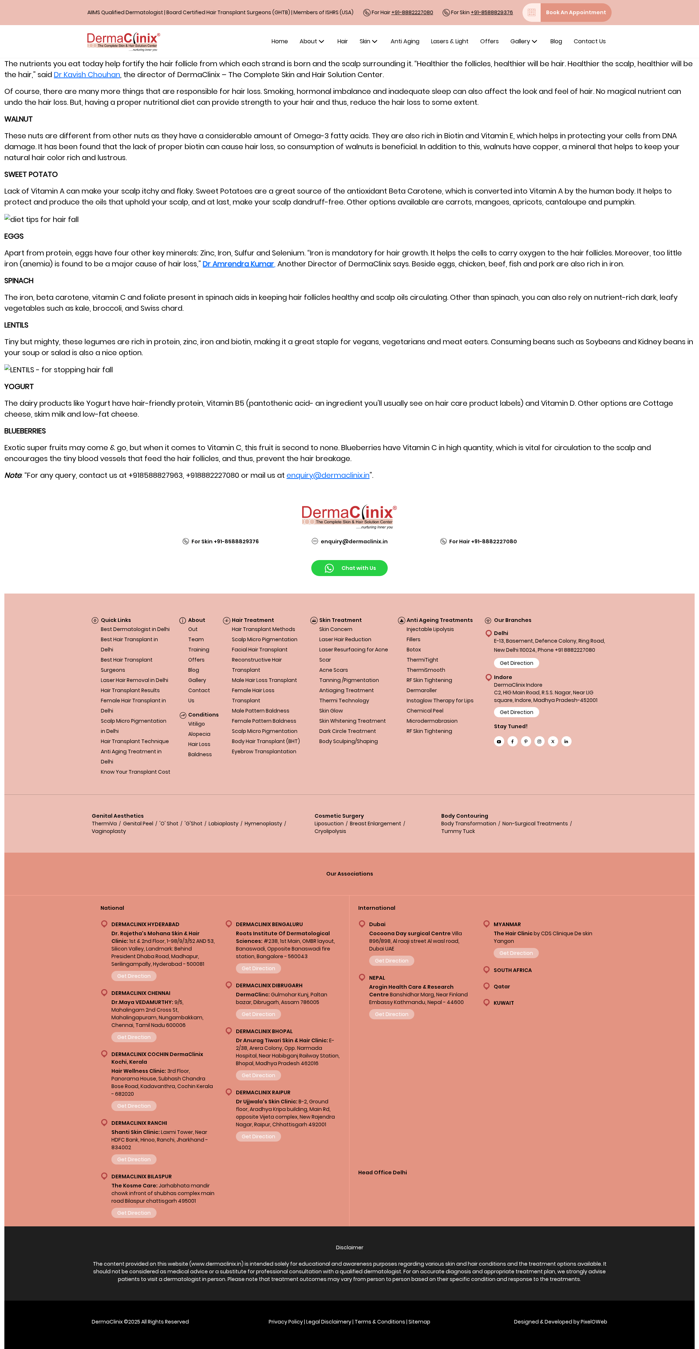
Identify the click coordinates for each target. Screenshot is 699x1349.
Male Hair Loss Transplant (264, 680)
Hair (342, 41)
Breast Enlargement (375, 823)
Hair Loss (199, 744)
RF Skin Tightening (429, 680)
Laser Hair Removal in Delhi (134, 680)
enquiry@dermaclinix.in (328, 475)
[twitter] (553, 741)
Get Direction (516, 663)
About (308, 41)
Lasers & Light (450, 41)
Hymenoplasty (263, 823)
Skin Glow (331, 710)
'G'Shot (193, 823)
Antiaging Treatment (346, 690)
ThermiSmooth (426, 670)
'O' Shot (168, 823)
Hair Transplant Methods (263, 629)
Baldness (200, 754)
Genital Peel (138, 823)
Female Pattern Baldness (264, 721)
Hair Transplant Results (130, 690)
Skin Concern (335, 629)
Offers (489, 41)
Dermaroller (422, 690)
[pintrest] (526, 741)
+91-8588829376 (492, 12)
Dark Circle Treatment (347, 731)
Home (280, 41)
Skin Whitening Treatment (352, 721)
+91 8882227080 (575, 650)
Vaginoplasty (109, 831)
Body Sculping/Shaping (348, 741)
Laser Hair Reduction (345, 639)
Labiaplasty (223, 823)
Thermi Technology (344, 700)
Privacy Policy (286, 1321)
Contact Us (590, 41)
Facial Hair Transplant (260, 649)
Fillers (413, 639)
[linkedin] (566, 741)
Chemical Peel (425, 710)
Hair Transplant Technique (135, 741)
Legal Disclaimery (328, 1321)
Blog (556, 41)
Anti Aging (405, 41)
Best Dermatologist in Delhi (135, 629)
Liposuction (329, 823)
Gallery (520, 41)
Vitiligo (196, 723)
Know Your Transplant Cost (135, 771)
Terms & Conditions (380, 1321)
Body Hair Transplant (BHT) (266, 741)
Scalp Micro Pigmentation (264, 639)
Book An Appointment (576, 12)
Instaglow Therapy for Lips (440, 700)
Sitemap (419, 1321)
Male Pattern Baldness (260, 710)
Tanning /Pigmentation (349, 680)
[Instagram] (539, 741)
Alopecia (199, 734)
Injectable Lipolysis (430, 629)
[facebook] (513, 741)
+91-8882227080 (412, 12)
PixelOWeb (594, 1321)
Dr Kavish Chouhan (87, 75)
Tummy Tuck (458, 831)
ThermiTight (422, 659)
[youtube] (499, 741)
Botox (414, 649)
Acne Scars (333, 670)
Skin (365, 41)
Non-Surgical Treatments (535, 823)
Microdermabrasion (432, 721)
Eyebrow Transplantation (264, 751)
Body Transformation (468, 823)
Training (198, 649)
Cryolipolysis (330, 831)
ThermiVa (104, 823)
